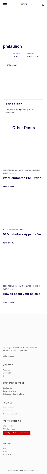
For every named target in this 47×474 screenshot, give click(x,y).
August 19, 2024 (16, 230)
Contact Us (7, 388)
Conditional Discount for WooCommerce (21, 170)
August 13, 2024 (9, 289)
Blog (5, 376)
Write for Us (8, 426)
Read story (8, 186)
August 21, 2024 (9, 173)
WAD (5, 451)
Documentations (9, 391)
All (4, 230)
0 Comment (12, 65)
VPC (4, 448)
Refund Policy (8, 408)
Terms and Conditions (11, 414)
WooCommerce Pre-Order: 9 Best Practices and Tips (22, 178)
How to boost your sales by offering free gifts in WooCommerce (22, 294)
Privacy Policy (8, 411)
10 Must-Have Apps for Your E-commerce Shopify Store (23, 235)
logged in (21, 109)
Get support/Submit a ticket (14, 394)
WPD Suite (7, 454)
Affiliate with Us (9, 429)
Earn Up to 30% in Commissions (16, 433)
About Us (6, 370)
